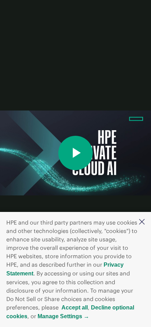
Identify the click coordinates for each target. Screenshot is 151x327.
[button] (142, 222)
